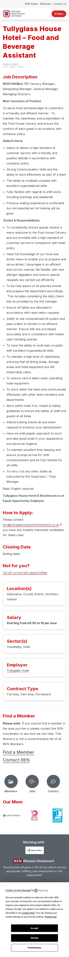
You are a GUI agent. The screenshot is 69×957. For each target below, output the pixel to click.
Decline (34, 938)
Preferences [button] (50, 917)
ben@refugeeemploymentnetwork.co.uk (31, 525)
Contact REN (16, 760)
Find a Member (18, 752)
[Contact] (53, 781)
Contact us (59, 3)
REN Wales (31, 3)
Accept (34, 928)
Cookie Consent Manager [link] (18, 890)
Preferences (34, 948)
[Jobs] (32, 781)
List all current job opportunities (25, 572)
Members (46, 3)
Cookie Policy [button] (28, 913)
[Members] (11, 781)
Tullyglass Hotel (18, 670)
